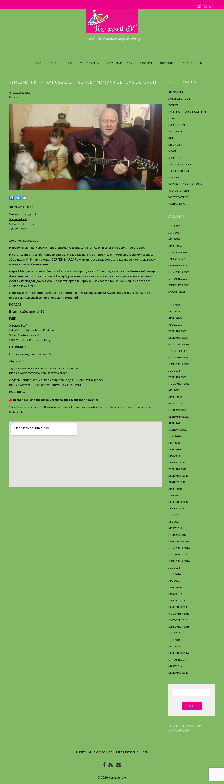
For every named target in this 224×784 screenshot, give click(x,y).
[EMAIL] (118, 765)
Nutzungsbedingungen (131, 752)
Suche (192, 706)
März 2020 (175, 456)
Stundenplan (89, 63)
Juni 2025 (174, 305)
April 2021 (175, 423)
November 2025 (179, 272)
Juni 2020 (174, 436)
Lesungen (175, 144)
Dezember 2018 (178, 475)
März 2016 (175, 593)
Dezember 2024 (178, 337)
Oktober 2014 (177, 659)
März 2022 (175, 403)
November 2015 (179, 613)
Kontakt (187, 63)
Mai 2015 (174, 646)
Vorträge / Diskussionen (185, 184)
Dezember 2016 (178, 541)
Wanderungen (178, 190)
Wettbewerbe (178, 197)
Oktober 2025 (177, 278)
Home (37, 63)
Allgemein (175, 92)
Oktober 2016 (177, 554)
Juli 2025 (174, 298)
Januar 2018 (176, 495)
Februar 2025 (177, 331)
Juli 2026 (174, 226)
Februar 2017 (177, 534)
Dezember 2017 (178, 502)
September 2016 (179, 561)
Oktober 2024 (177, 350)
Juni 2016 (174, 574)
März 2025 (175, 324)
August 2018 (177, 482)
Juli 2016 (174, 567)
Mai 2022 (174, 390)
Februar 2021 (177, 429)
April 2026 (175, 245)
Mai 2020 (174, 442)
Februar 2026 (177, 252)
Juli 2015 (174, 633)
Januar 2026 (176, 259)
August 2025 (177, 291)
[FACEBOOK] (104, 765)
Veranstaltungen (119, 63)
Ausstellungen (179, 98)
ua (211, 7)
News (53, 63)
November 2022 (179, 383)
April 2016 (175, 587)
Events (173, 105)
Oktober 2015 (177, 620)
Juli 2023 (174, 370)
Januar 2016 (176, 600)
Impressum (83, 752)
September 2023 (179, 364)
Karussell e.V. (18, 219)
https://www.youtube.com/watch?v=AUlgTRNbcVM (45, 384)
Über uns (167, 63)
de (199, 7)
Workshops (176, 203)
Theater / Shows (179, 164)
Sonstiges (175, 157)
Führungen (176, 125)
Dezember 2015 (178, 607)
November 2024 (179, 344)
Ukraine (174, 177)
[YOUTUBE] (110, 765)
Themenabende (179, 171)
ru (205, 7)
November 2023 (179, 357)
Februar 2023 (177, 377)
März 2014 (175, 666)
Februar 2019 (177, 469)
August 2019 (177, 462)
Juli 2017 (174, 515)
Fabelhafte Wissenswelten (187, 111)
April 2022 (175, 396)
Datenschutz (103, 752)
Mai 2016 (174, 580)
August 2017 (177, 508)
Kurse (68, 63)
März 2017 (175, 528)
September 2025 (179, 285)
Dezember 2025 (178, 265)
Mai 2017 (174, 521)
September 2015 (179, 626)
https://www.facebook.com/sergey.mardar (38, 373)
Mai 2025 (174, 311)
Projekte (146, 63)
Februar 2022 (177, 410)
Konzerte (13, 97)
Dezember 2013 (178, 672)
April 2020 (175, 449)
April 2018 (175, 488)
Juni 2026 (174, 232)
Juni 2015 (174, 639)
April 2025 (175, 318)
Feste (172, 118)
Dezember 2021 (178, 416)
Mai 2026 (174, 239)
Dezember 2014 (178, 653)
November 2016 (179, 548)
